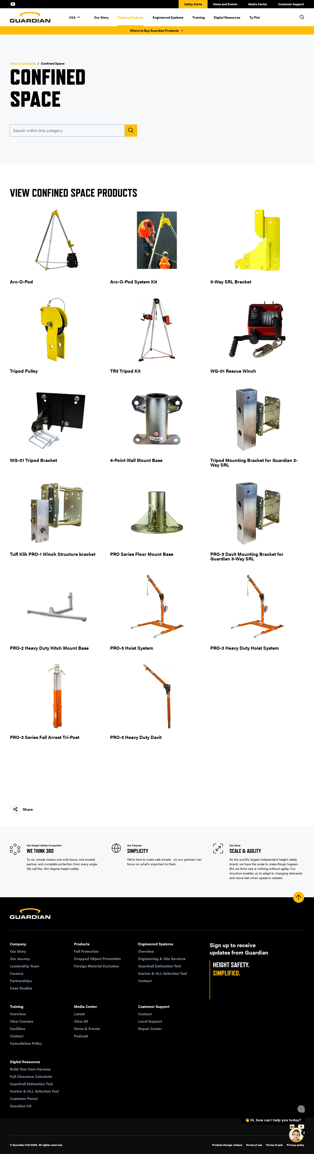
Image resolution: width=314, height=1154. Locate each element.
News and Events (225, 4)
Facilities (17, 1028)
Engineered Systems (168, 17)
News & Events (87, 1028)
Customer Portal (23, 1098)
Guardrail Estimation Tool (159, 966)
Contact (145, 980)
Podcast (81, 1036)
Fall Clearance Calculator (31, 1076)
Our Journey (20, 958)
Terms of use (254, 1145)
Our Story (101, 17)
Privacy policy (295, 1145)
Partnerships (21, 980)
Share (28, 809)
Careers (16, 973)
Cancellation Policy (26, 1043)
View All (81, 1021)
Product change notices (227, 1145)
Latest (79, 1013)
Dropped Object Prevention (97, 958)
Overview (146, 951)
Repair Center (150, 1028)
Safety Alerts (193, 4)
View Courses (21, 1021)
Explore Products (130, 17)
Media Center (257, 4)
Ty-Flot (254, 17)
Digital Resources (227, 17)
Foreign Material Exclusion (96, 966)
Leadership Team (24, 966)
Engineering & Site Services (162, 958)
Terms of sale (274, 1145)
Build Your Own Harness (30, 1069)
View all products (23, 63)
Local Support (150, 1021)
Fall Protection (86, 951)
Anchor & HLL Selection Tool (162, 973)
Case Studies (21, 988)
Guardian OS (20, 1105)
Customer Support (291, 4)
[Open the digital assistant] (296, 1135)
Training (198, 17)
